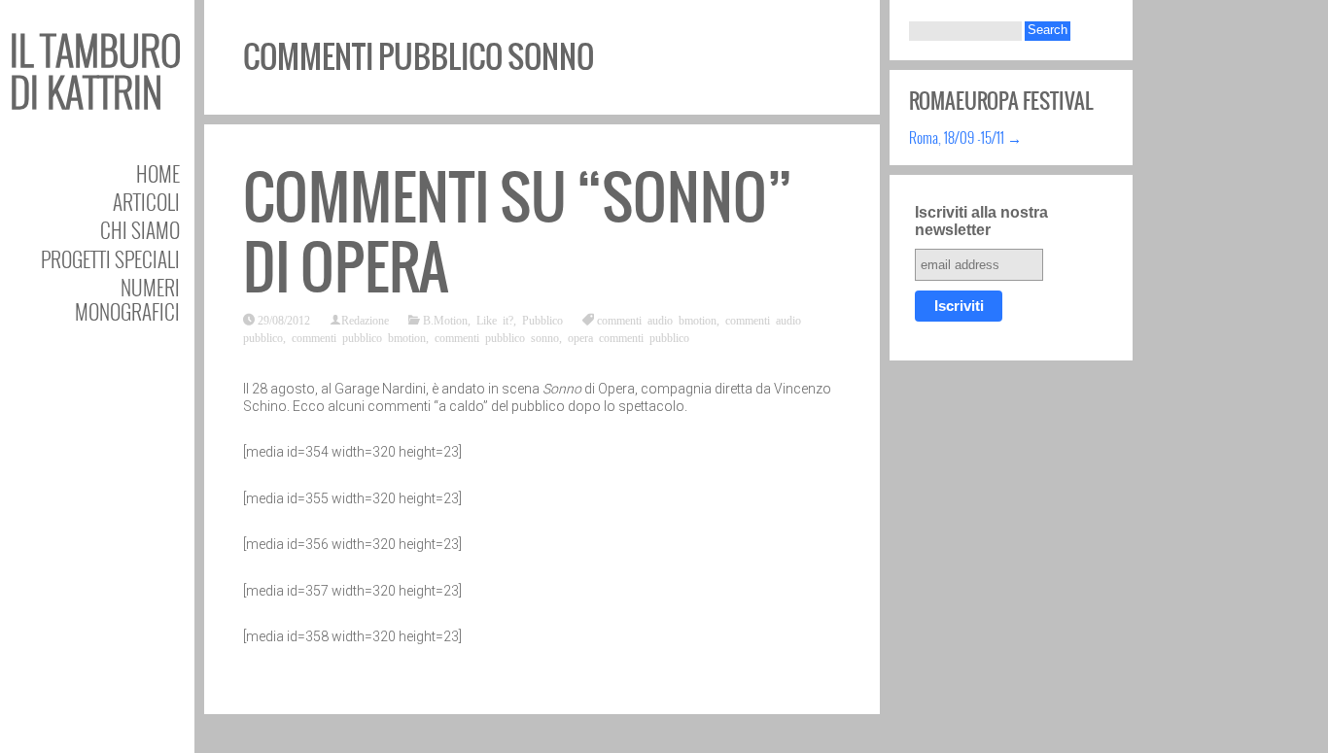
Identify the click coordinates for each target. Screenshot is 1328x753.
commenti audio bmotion (656, 319)
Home (158, 173)
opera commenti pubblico (628, 337)
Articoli (146, 202)
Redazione (365, 319)
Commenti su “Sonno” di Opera (517, 233)
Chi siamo (140, 230)
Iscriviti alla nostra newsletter (981, 221)
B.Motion (445, 319)
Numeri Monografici (127, 299)
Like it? (494, 319)
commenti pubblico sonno (497, 337)
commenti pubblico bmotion (359, 337)
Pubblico (542, 319)
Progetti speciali (110, 259)
